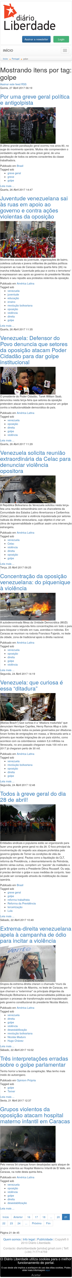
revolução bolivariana (20, 305)
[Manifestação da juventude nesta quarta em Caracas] (28, 239)
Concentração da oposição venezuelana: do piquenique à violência (35, 582)
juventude (13, 294)
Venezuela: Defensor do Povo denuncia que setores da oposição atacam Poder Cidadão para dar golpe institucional (34, 350)
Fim (48, 1223)
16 (28, 1217)
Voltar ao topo (61, 1270)
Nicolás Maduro (17, 1037)
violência (13, 313)
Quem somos (12, 1239)
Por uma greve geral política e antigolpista (35, 99)
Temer (11, 1091)
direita (11, 316)
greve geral (14, 173)
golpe (11, 180)
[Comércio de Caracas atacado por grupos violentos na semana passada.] (28, 706)
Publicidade (45, 1239)
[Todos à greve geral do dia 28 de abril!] (28, 822)
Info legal (29, 1239)
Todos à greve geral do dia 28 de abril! (33, 796)
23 (11, 1223)
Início (8, 50)
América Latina (25, 283)
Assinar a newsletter (36, 39)
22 (3, 1223)
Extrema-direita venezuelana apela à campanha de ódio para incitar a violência (35, 934)
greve (11, 177)
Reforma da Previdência (22, 903)
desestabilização (17, 1029)
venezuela (14, 291)
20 (58, 1217)
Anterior (18, 1217)
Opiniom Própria (26, 1080)
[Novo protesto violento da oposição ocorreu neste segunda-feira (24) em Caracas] (28, 606)
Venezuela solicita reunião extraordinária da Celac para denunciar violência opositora (35, 462)
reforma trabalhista (19, 899)
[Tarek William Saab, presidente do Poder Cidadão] (28, 380)
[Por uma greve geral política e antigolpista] (28, 125)
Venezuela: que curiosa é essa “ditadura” (31, 685)
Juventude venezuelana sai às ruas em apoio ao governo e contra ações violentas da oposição (34, 207)
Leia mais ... (7, 186)
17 (36, 1217)
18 (43, 1217)
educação (13, 298)
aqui (48, 1270)
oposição (13, 309)
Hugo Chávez (15, 1040)
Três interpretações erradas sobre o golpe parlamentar (34, 1061)
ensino (11, 302)
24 (19, 1223)
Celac (11, 543)
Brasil (20, 166)
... (51, 1217)
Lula (10, 910)
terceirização (15, 907)
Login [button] (61, 39)
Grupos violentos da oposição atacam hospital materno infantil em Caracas (35, 1115)
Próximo (37, 1223)
